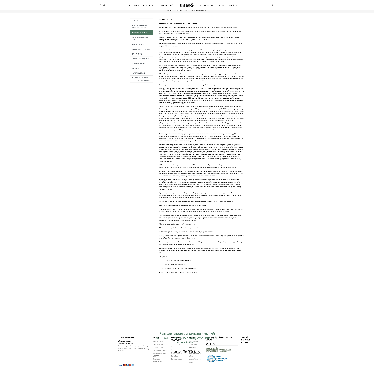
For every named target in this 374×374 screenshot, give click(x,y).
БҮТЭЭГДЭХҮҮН (149, 5)
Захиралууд (192, 347)
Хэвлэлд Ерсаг (158, 347)
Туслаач (191, 362)
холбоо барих (193, 344)
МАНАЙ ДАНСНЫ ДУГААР (141, 49)
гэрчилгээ (191, 350)
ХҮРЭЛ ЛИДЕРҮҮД (138, 73)
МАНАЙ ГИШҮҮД (138, 44)
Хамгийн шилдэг (193, 341)
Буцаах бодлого (176, 353)
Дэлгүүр (169, 10)
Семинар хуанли (176, 359)
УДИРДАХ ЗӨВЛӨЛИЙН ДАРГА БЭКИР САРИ (140, 27)
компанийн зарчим (194, 359)
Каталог (220, 5)
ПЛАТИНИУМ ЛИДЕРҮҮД (140, 59)
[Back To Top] (368, 362)
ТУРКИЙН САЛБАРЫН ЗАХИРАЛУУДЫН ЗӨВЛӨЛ (141, 79)
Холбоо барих (158, 344)
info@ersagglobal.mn (125, 343)
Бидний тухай (158, 341)
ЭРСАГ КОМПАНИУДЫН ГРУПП (140, 39)
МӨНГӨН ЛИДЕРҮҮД (139, 68)
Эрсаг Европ (175, 356)
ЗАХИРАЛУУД (137, 54)
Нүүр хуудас (134, 5)
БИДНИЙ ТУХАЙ (167, 5)
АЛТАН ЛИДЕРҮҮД (138, 63)
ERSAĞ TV (233, 5)
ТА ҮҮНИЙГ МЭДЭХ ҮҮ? (199, 10)
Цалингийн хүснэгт (177, 344)
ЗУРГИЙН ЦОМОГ (206, 5)
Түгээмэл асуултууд (160, 350)
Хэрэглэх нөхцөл (176, 347)
